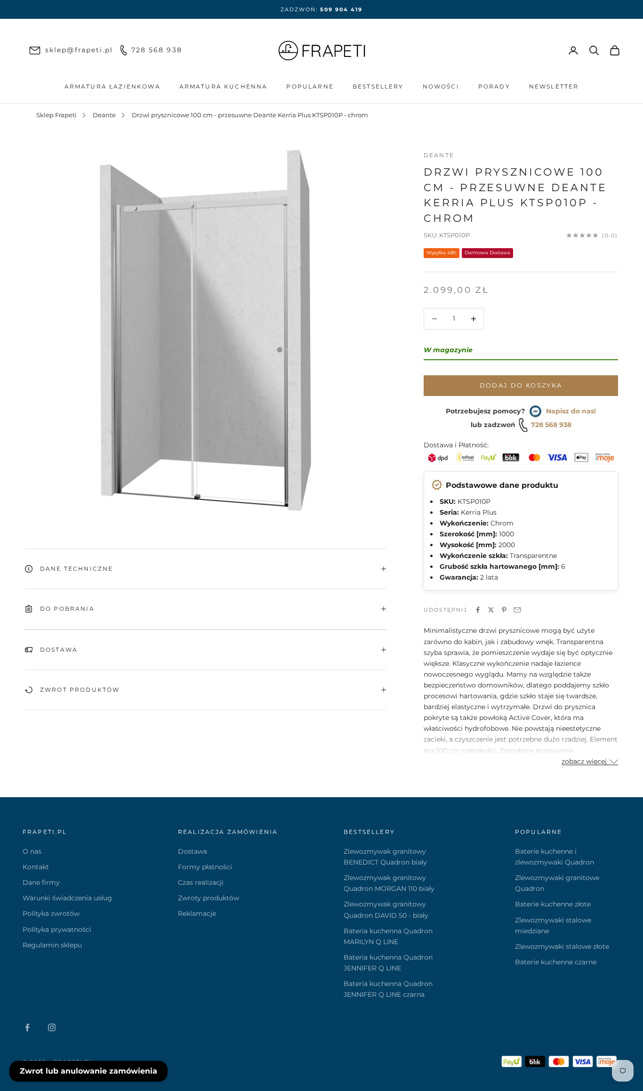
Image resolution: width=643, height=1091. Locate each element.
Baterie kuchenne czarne (555, 962)
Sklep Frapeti (56, 115)
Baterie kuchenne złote (553, 904)
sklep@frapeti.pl (79, 50)
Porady (494, 86)
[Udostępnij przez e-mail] (517, 610)
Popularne (309, 86)
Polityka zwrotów (51, 913)
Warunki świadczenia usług (67, 898)
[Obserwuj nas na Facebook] (27, 1027)
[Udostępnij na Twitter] (491, 610)
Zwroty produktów (208, 898)
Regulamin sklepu (52, 945)
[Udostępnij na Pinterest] (504, 610)
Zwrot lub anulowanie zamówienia (88, 1071)
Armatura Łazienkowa (112, 86)
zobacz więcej (584, 761)
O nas (32, 851)
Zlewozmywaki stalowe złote (562, 946)
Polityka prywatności (57, 929)
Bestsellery (378, 86)
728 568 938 (551, 424)
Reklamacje (197, 913)
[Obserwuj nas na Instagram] (51, 1027)
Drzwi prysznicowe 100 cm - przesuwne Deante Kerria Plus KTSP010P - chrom (250, 115)
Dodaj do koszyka (521, 385)
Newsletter (554, 86)
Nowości (441, 86)
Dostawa (192, 851)
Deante (104, 115)
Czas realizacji (201, 882)
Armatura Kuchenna (223, 86)
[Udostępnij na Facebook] (478, 610)
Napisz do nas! (571, 411)
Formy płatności (205, 867)
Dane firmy (41, 882)
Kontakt (36, 867)
